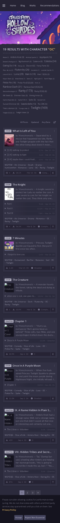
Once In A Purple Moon (18, 341)
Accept (18, 517)
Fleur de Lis (8, 70)
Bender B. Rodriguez (10, 61)
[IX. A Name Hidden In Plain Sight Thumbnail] (9, 420)
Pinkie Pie (9, 82)
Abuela (6, 57)
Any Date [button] (46, 122)
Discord (30, 66)
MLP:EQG (9, 435)
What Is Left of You (24, 130)
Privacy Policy (9, 509)
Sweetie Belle (28, 103)
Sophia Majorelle (9, 100)
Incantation (35, 70)
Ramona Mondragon (10, 91)
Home (13, 5)
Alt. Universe (20, 165)
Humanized (19, 260)
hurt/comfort (10, 167)
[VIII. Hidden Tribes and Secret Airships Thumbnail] (9, 461)
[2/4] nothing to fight (16, 155)
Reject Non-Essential (34, 517)
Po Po (37, 83)
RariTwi (30, 260)
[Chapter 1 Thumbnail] (9, 331)
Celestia (50, 61)
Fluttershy (22, 69)
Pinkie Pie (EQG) (25, 82)
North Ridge (49, 78)
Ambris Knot (17, 57)
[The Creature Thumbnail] (9, 287)
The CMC (42, 104)
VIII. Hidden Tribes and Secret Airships (32, 452)
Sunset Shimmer (11, 104)
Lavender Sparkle (47, 70)
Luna (18, 73)
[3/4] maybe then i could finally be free (25, 159)
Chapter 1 (20, 321)
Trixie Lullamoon (10, 108)
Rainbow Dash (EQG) (33, 87)
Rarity (26, 90)
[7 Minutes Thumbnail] (9, 246)
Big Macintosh (25, 61)
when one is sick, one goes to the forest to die (28, 296)
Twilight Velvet (22, 112)
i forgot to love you (16, 255)
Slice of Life (29, 346)
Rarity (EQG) (40, 91)
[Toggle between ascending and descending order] (54, 122)
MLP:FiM (8, 165)
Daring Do (9, 65)
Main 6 (30, 74)
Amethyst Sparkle (32, 57)
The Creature (20, 279)
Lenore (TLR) (7, 74)
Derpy (21, 66)
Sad (47, 260)
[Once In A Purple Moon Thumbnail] (9, 375)
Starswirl (41, 100)
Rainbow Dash (12, 86)
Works (33, 5)
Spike (32, 100)
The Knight (19, 184)
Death (30, 165)
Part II (9, 209)
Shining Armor (35, 95)
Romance (22, 167)
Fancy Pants (43, 66)
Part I (9, 204)
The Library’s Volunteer (18, 430)
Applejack (46, 57)
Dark (30, 301)
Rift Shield (7, 95)
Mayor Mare (8, 78)
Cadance (37, 61)
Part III (10, 213)
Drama (39, 165)
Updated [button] (35, 122)
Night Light (38, 78)
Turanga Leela (24, 108)
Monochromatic (26, 136)
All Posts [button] (24, 122)
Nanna (29, 78)
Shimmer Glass (21, 95)
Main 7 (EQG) (43, 74)
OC (36, 167)
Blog (22, 5)
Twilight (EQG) (8, 112)
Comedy (18, 346)
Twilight (39, 107)
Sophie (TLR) (22, 100)
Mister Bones (20, 78)
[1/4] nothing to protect (18, 150)
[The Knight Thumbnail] (9, 194)
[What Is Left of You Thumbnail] (9, 140)
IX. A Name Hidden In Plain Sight (33, 410)
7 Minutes (18, 238)
